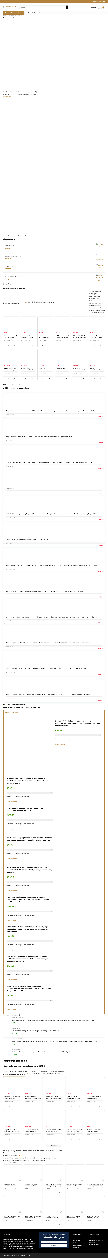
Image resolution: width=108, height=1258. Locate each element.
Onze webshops (77, 1245)
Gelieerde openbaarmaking (94, 1243)
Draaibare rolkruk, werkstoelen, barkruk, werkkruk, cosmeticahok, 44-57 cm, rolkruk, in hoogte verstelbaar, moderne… (29, 869)
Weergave (8, 248)
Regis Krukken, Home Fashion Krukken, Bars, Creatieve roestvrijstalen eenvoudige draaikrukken (39, 437)
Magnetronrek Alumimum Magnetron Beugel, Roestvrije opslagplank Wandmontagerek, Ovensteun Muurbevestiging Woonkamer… (52, 617)
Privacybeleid (93, 1238)
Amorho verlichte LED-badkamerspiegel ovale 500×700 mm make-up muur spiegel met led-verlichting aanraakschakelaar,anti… (55, 1041)
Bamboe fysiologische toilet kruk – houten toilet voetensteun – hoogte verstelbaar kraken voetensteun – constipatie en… (48, 643)
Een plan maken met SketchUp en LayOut (52, 1216)
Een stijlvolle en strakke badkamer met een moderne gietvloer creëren (74, 1217)
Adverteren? (76, 1247)
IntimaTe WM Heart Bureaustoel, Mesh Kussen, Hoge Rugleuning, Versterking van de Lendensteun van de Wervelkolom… (27, 929)
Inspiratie (48, 1188)
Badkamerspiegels (17, 1039)
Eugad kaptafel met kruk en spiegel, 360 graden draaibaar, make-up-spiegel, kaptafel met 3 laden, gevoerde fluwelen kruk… (50, 411)
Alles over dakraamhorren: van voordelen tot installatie (12, 1217)
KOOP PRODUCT (60, 744)
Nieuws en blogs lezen (99, 1)
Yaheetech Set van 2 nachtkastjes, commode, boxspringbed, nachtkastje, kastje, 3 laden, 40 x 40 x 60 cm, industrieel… (47, 669)
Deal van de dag (31, 13)
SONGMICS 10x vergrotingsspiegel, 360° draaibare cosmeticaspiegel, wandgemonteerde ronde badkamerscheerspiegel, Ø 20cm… (52, 514)
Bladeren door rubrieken (12, 13)
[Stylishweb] (20, 1181)
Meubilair (6, 1188)
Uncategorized (29, 1220)
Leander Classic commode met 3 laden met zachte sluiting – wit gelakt (27, 370)
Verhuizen (89, 1188)
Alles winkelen (77, 1240)
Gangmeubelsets (16, 1049)
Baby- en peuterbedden (18, 1017)
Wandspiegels (16, 1028)
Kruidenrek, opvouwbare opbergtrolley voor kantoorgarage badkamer (94, 1131)
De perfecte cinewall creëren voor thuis (93, 1216)
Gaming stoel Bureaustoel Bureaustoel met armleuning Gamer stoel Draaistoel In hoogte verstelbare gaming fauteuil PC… (49, 694)
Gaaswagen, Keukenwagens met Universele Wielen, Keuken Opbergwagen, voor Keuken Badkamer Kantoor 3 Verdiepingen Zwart (51, 565)
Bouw (26, 1188)
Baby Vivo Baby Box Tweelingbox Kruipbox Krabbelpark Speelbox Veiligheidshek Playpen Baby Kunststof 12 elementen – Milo (53, 1020)
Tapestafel (10, 488)
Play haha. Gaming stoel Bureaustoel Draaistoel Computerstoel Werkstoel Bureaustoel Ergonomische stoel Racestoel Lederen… (28, 899)
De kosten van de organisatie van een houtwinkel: (10, 1185)
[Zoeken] (67, 7)
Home (74, 1238)
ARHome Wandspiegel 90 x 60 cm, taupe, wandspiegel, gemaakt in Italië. (36, 1031)
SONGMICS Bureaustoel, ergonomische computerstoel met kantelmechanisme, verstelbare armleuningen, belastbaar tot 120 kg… (28, 958)
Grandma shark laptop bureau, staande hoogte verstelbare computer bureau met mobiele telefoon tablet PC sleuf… (27, 780)
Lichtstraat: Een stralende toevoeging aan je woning (53, 1185)
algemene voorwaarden (96, 1240)
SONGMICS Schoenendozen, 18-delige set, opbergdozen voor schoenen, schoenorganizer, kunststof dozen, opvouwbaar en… (49, 462)
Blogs (40, 13)
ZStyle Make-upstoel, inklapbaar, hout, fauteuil (11, 1130)
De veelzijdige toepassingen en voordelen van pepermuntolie (33, 1217)
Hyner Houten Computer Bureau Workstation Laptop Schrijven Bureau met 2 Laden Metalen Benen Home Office (45, 591)
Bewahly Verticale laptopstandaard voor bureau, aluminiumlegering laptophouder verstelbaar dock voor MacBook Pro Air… (77, 723)
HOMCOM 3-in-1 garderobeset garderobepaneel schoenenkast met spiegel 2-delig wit (41, 1052)
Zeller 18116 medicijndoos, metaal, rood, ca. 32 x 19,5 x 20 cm (27, 540)
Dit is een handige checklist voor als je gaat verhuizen (95, 1185)
